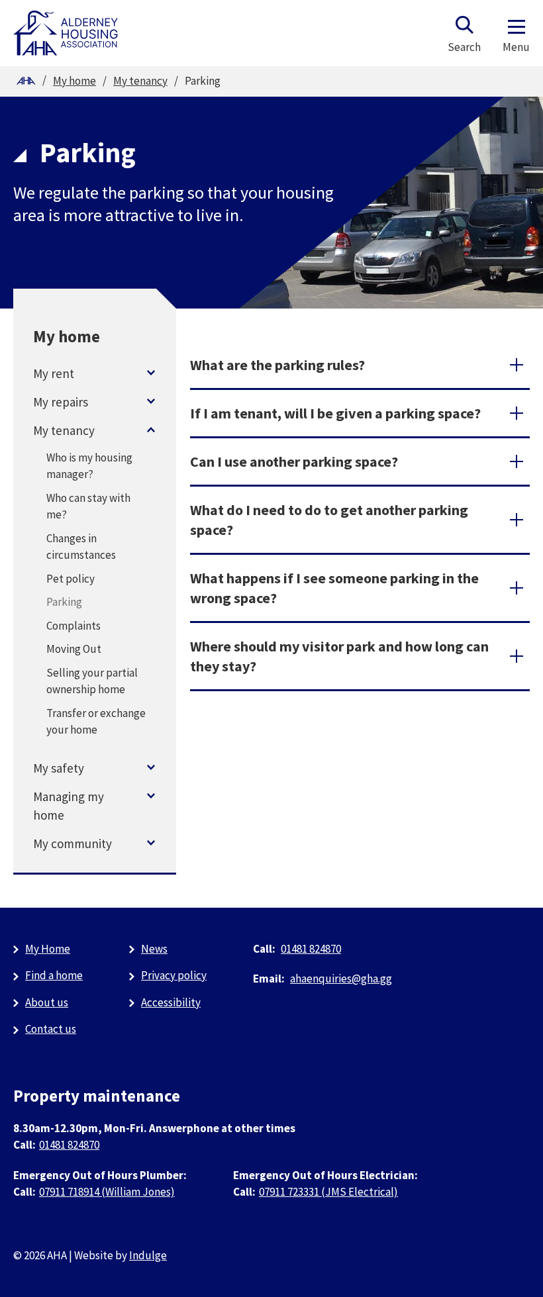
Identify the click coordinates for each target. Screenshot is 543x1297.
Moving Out (73, 649)
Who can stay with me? (88, 506)
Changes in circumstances (81, 547)
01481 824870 (311, 948)
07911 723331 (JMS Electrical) (328, 1191)
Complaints (73, 625)
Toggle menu (151, 373)
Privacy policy (174, 975)
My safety (58, 768)
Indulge (148, 1255)
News (154, 948)
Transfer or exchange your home (96, 722)
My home (74, 80)
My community (72, 843)
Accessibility (171, 1002)
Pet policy (70, 578)
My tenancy (140, 80)
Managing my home (68, 806)
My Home (47, 948)
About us (46, 1002)
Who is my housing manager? (89, 466)
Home (26, 81)
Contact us (50, 1029)
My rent (53, 373)
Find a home (54, 975)
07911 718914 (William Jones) (107, 1191)
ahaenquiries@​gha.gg (341, 978)
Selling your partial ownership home (92, 681)
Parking (64, 602)
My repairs (60, 402)
